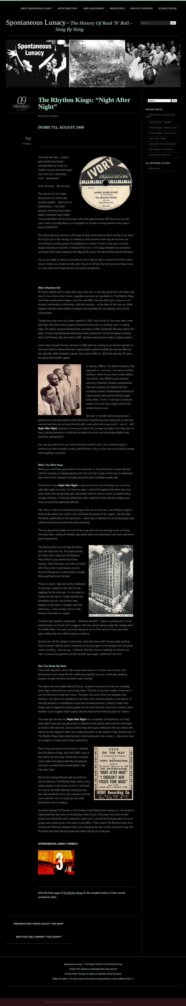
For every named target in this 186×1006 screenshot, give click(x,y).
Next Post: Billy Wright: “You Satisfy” (39, 937)
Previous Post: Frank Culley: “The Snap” (39, 923)
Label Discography (93, 8)
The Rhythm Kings (73, 893)
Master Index (117, 8)
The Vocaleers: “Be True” (160, 155)
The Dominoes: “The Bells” (160, 122)
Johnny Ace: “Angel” (157, 138)
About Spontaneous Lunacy (36, 8)
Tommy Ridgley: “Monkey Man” (162, 133)
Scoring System (167, 8)
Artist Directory (67, 8)
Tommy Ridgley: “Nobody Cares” (163, 127)
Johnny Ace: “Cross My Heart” (162, 144)
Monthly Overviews (142, 8)
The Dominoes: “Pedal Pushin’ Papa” (160, 116)
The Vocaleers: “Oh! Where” (161, 149)
